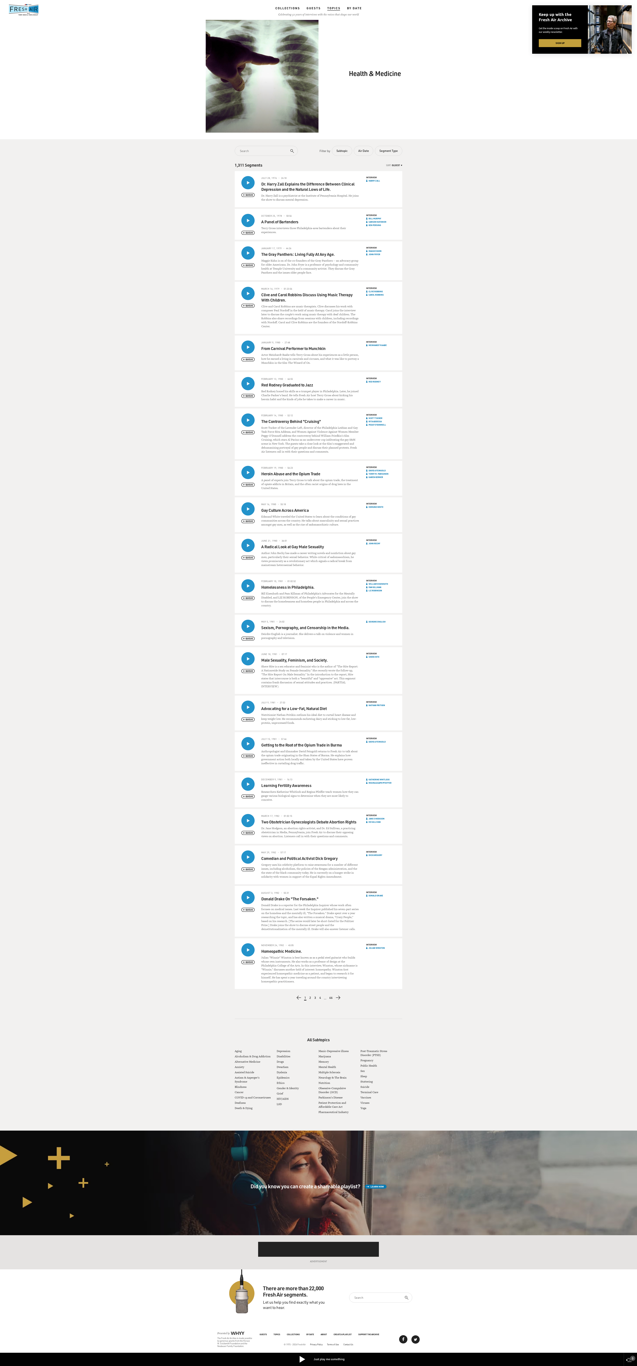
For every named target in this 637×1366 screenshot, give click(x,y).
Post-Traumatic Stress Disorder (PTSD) (373, 1053)
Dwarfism (282, 1067)
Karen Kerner (376, 477)
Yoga (363, 1108)
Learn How (377, 1186)
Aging (238, 1051)
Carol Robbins (376, 294)
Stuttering (366, 1082)
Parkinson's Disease (330, 1097)
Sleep (363, 1076)
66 (331, 998)
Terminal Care (369, 1092)
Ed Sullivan (375, 822)
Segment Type (388, 151)
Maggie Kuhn (375, 251)
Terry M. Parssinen (379, 473)
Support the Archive (368, 1334)
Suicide (364, 1087)
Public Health (368, 1066)
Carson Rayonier (377, 221)
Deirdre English (377, 621)
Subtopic (342, 151)
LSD (279, 1104)
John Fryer (374, 254)
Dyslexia (282, 1072)
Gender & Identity (288, 1088)
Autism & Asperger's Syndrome (247, 1080)
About (324, 1334)
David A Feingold (377, 470)
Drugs (280, 1062)
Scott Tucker (375, 418)
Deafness (240, 1103)
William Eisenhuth (378, 584)
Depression (283, 1051)
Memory (323, 1062)
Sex (362, 1071)
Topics (333, 8)
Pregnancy (366, 1060)
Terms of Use (333, 1344)
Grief (280, 1093)
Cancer (239, 1092)
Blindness (241, 1087)
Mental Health (327, 1067)
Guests (314, 8)
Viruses (364, 1103)
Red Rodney (375, 381)
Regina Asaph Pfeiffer (380, 782)
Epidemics (283, 1078)
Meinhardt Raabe (378, 345)
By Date (354, 8)
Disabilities (283, 1056)
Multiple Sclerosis (329, 1072)
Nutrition (324, 1083)
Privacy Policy (316, 1344)
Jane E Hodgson (377, 818)
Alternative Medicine (247, 1062)
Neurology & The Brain (332, 1078)
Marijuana (324, 1056)
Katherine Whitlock (379, 779)
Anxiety (239, 1067)
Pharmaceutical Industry (333, 1112)
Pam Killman (375, 587)
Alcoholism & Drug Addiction (253, 1056)
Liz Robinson (375, 590)
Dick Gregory (375, 855)
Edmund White (376, 507)
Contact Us (348, 1344)
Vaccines (365, 1097)
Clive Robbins (376, 291)
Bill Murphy (375, 218)
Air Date (363, 151)
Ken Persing (375, 225)
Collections (287, 8)
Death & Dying (243, 1108)
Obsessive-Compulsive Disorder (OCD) (332, 1090)
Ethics (280, 1083)
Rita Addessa (375, 421)
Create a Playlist (343, 1334)
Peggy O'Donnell (377, 424)
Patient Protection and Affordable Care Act (332, 1105)
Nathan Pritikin (377, 705)
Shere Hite (374, 656)
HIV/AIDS (283, 1099)
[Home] (23, 10)
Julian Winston (377, 948)
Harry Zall (374, 180)
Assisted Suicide (244, 1072)
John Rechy (374, 543)
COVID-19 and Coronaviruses (253, 1097)
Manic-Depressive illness (333, 1051)
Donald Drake (376, 895)
